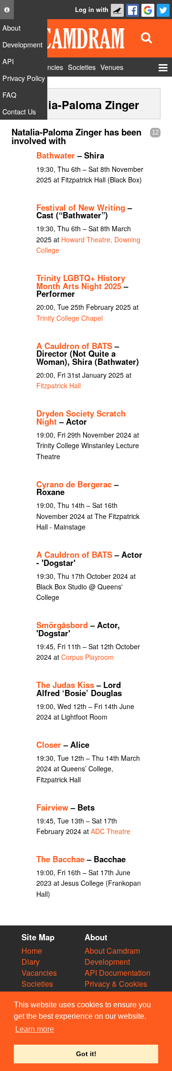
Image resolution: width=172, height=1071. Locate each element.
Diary (31, 961)
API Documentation (117, 972)
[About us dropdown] (7, 9)
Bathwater (55, 155)
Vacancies (39, 972)
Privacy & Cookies (116, 983)
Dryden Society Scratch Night (81, 417)
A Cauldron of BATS (74, 345)
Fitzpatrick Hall (58, 385)
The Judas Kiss (65, 684)
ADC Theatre (110, 831)
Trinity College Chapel (69, 318)
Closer (48, 744)
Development (107, 961)
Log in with (91, 9)
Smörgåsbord (62, 625)
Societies (37, 983)
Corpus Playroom (87, 657)
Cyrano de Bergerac (74, 484)
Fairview (52, 807)
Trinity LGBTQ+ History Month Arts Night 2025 (80, 282)
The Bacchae (60, 859)
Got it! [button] (86, 1054)
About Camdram (112, 950)
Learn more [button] (34, 1029)
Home (32, 950)
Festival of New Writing (80, 207)
